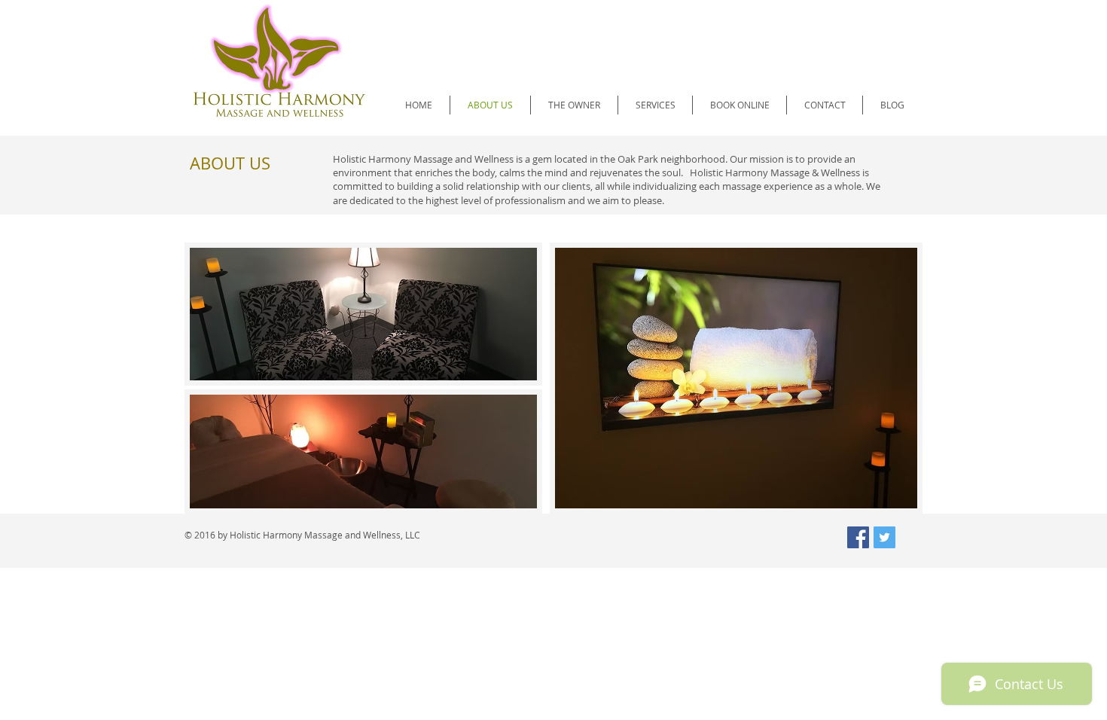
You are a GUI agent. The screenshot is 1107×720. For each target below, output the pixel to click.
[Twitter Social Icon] (884, 537)
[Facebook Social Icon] (858, 537)
